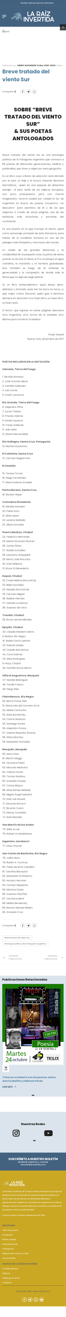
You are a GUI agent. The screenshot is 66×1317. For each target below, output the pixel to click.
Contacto (6, 1282)
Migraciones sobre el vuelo (15, 1253)
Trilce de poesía (10, 1230)
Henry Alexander (26, 65)
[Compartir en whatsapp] (34, 91)
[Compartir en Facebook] (22, 91)
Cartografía (8, 1248)
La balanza (7, 1234)
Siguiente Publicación (50, 957)
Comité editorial (10, 1268)
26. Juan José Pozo (14, 1025)
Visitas (56, 65)
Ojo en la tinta (9, 1258)
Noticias (6, 1273)
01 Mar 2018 (43, 65)
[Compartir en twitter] (28, 91)
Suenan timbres (10, 1244)
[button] (26, 1095)
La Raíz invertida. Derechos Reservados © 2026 (23, 1215)
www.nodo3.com (41, 1291)
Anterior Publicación (15, 957)
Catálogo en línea (11, 1278)
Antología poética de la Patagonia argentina (25, 943)
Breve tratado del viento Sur (17, 937)
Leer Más (7, 1031)
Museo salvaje (9, 1239)
